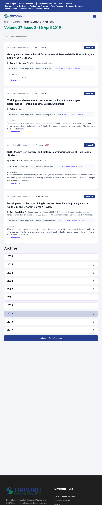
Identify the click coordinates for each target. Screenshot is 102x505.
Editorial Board (26, 9)
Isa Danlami (48, 63)
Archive (69, 4)
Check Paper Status (27, 4)
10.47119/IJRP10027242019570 (73, 115)
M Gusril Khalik (16, 161)
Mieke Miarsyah (40, 161)
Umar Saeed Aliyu (17, 212)
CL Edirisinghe (16, 109)
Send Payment (57, 6)
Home (6, 22)
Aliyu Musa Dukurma (35, 63)
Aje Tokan (29, 212)
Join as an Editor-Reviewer (16, 6)
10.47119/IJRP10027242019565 (70, 69)
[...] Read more (14, 80)
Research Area (11, 9)
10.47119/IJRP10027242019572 (71, 166)
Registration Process (39, 6)
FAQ (61, 4)
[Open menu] (95, 16)
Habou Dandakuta (86, 215)
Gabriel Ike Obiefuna (18, 63)
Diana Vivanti (28, 161)
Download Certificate (47, 4)
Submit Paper (10, 4)
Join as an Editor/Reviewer (51, 338)
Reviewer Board (42, 9)
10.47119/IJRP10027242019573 (74, 221)
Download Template (74, 6)
